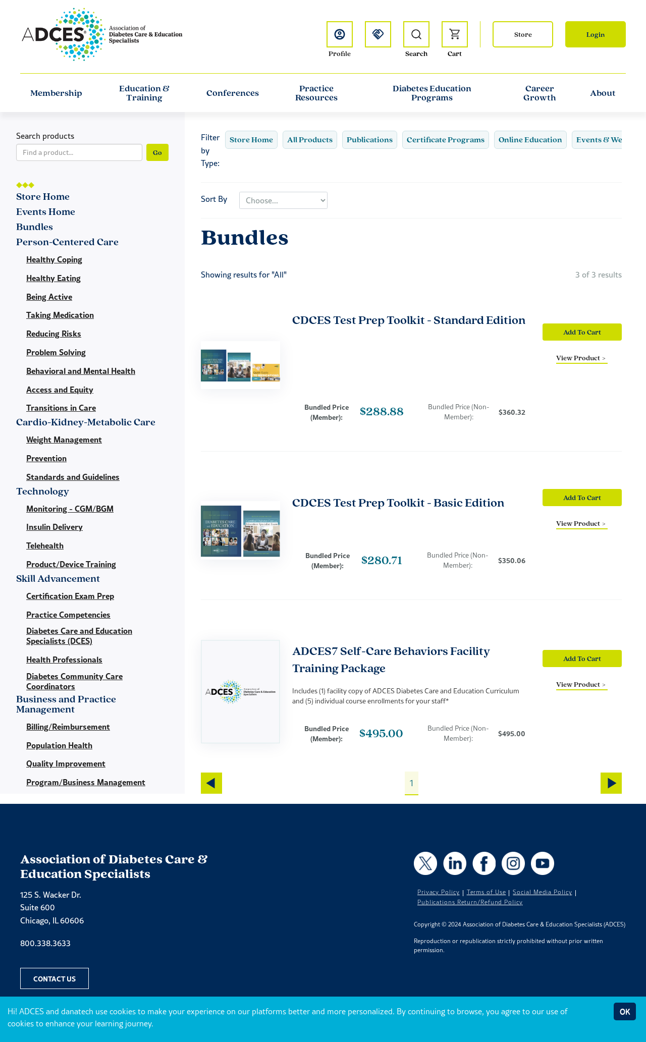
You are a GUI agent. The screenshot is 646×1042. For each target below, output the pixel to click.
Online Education (530, 139)
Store (523, 34)
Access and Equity (59, 390)
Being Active (49, 297)
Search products (45, 135)
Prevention (46, 458)
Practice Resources (316, 92)
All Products (310, 139)
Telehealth (45, 545)
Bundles (34, 227)
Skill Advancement (58, 579)
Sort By (214, 198)
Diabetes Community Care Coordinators (74, 681)
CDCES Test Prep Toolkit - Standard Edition (408, 319)
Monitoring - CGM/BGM (70, 509)
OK (625, 1011)
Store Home (251, 139)
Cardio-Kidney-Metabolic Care (85, 422)
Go (157, 152)
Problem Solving (56, 352)
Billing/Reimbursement (68, 727)
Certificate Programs (445, 139)
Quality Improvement (65, 763)
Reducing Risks (53, 333)
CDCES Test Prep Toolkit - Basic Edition (398, 502)
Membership (56, 93)
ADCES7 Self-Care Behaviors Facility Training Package (391, 659)
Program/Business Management (85, 782)
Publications (370, 139)
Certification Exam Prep (70, 596)
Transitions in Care (61, 408)
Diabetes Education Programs (432, 92)
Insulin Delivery (54, 527)
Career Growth (539, 92)
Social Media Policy (542, 892)
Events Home (45, 212)
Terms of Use (486, 892)
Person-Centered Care (67, 242)
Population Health (59, 745)
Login (595, 34)
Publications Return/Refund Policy (470, 902)
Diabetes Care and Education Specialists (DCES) (79, 636)
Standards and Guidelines (73, 477)
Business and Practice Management (66, 705)
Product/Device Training (71, 564)
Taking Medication (60, 315)
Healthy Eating (53, 278)
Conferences (232, 93)
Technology (42, 492)
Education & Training (144, 92)
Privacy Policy (438, 892)
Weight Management (64, 439)
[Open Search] (416, 34)
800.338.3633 (45, 943)
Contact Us (54, 978)
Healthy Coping (54, 259)
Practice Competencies (68, 615)
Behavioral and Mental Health (80, 371)
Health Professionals (64, 659)
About (603, 93)
